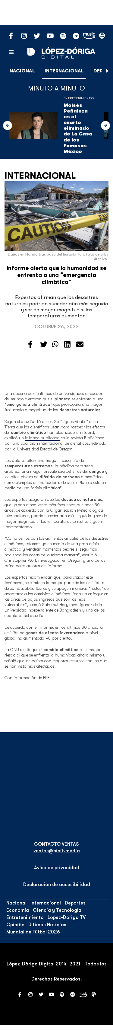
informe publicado (42, 437)
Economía (17, 910)
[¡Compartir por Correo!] (79, 344)
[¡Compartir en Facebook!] (30, 344)
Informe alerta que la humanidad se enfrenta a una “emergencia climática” (56, 275)
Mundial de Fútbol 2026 (33, 932)
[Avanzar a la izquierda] (7, 125)
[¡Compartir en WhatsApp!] (55, 344)
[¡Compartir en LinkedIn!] (67, 344)
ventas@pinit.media (56, 851)
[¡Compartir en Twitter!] (43, 344)
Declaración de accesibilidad (56, 884)
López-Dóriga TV (67, 917)
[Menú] (11, 52)
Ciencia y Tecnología (57, 910)
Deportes (75, 903)
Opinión (15, 924)
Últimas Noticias (47, 924)
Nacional (22, 71)
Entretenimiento (79, 98)
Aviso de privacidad (56, 867)
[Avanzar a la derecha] (108, 71)
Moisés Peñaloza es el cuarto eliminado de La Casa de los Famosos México (78, 128)
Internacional (64, 71)
